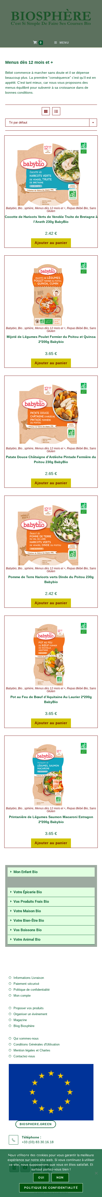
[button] (51, 872)
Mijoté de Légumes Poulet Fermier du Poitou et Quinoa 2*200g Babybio (51, 339)
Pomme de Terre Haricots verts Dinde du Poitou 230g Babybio (51, 579)
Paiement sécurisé (26, 983)
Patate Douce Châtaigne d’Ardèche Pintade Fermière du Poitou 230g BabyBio (51, 459)
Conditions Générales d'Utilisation (37, 1044)
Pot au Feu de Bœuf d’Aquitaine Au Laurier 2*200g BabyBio (51, 699)
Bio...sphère (25, 208)
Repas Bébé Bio (77, 208)
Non (60, 1177)
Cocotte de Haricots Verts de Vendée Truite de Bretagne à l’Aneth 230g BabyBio (51, 219)
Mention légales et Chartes (32, 1050)
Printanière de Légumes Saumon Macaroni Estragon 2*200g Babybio (51, 819)
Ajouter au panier (51, 243)
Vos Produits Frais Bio (31, 901)
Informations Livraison (29, 978)
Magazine (20, 1020)
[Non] (96, 1173)
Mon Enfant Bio (25, 872)
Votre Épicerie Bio (28, 892)
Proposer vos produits (29, 1008)
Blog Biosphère (24, 1026)
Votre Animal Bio (27, 939)
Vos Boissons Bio (28, 930)
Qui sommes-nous (26, 1038)
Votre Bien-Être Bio (29, 920)
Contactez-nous (24, 1056)
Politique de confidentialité (32, 989)
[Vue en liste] (56, 111)
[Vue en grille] (46, 111)
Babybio (11, 208)
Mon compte (22, 995)
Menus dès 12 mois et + (50, 208)
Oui (41, 1177)
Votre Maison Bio (27, 911)
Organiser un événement (30, 1014)
